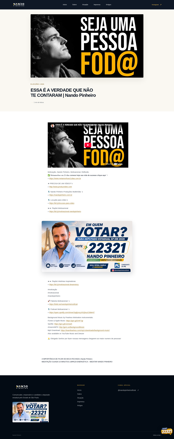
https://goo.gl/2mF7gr (74, 321)
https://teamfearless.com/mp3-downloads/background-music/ (85, 330)
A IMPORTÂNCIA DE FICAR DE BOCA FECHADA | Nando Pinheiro (67, 359)
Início (65, 4)
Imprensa (97, 4)
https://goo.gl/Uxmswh (63, 324)
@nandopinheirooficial (128, 390)
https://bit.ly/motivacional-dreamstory (64, 285)
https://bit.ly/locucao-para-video (61, 203)
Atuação (85, 4)
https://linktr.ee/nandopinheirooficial (63, 304)
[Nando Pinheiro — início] (18, 4)
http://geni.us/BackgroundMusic (71, 327)
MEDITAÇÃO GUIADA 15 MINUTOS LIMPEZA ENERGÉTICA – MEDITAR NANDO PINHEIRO (77, 362)
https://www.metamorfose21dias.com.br (65, 178)
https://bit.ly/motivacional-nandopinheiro (65, 211)
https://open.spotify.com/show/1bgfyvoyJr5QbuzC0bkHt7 (72, 312)
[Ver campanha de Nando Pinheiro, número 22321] (167, 431)
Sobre (74, 4)
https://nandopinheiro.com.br (60, 195)
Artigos (108, 4)
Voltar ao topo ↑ (157, 435)
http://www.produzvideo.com (60, 187)
